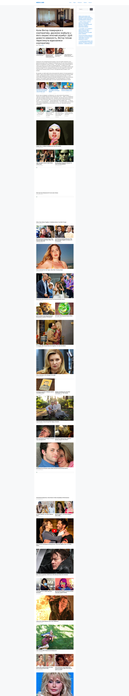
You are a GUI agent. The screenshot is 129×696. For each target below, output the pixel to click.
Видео (74, 2)
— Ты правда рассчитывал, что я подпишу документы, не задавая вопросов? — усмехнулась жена (86, 42)
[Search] (91, 9)
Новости (90, 2)
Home (70, 2)
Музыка (85, 2)
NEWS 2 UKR (40, 2)
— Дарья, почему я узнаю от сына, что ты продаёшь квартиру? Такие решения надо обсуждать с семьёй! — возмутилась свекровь (85, 24)
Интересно (80, 2)
